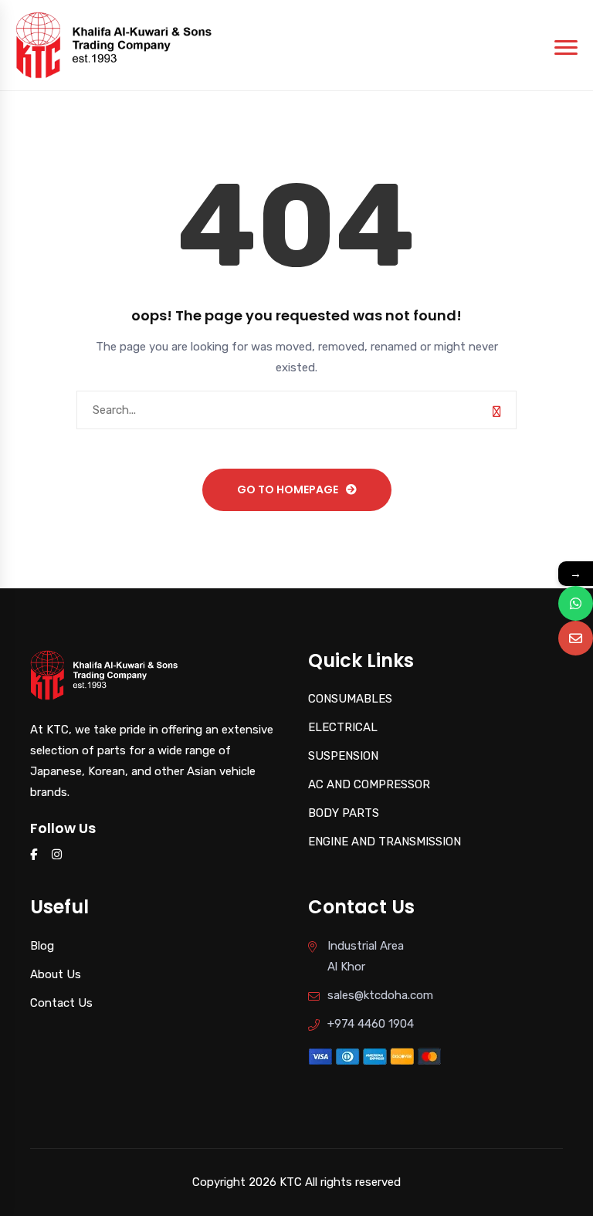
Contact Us (61, 1003)
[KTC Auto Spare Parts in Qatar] (113, 44)
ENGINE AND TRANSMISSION (384, 841)
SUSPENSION (343, 756)
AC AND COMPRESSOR (369, 784)
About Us (55, 974)
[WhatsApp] (575, 603)
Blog (42, 946)
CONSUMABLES (350, 699)
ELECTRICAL (343, 727)
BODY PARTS (343, 813)
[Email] (575, 638)
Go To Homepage (287, 489)
